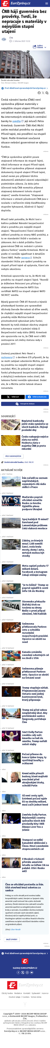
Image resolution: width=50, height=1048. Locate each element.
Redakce (18, 993)
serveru (25, 257)
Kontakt (26, 993)
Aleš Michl (29, 462)
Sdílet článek (40, 46)
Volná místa (36, 997)
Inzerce (45, 993)
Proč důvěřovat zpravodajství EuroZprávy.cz (25, 88)
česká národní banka (13, 462)
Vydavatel (36, 993)
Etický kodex (7, 993)
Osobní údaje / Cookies (19, 997)
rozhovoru (6, 357)
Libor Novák (15, 929)
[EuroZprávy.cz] (18, 3)
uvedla (16, 121)
